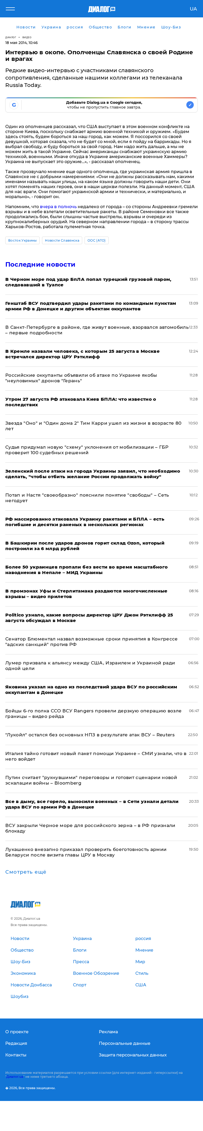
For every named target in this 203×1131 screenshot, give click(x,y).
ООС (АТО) (96, 240)
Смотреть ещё (26, 872)
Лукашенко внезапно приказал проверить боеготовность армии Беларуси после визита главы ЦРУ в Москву (86, 852)
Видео (27, 37)
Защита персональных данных (133, 1054)
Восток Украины (22, 240)
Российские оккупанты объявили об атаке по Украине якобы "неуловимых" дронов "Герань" (81, 378)
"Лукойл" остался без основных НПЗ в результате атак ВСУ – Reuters (90, 734)
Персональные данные (124, 1043)
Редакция (16, 1043)
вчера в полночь (58, 206)
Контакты (15, 1054)
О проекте (17, 1031)
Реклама (108, 1031)
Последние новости (40, 264)
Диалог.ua (14, 1077)
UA (193, 9)
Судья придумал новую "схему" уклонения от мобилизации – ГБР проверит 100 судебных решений (86, 449)
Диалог (10, 37)
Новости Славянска (62, 240)
